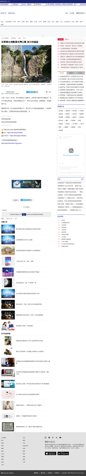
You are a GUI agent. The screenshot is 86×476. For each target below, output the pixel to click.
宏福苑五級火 (64, 246)
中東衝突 (63, 229)
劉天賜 (75, 110)
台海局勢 (63, 225)
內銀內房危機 (64, 234)
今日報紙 (3, 437)
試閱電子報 (3, 13)
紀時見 (63, 220)
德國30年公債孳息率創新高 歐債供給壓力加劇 (72, 43)
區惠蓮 (61, 130)
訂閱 (33, 214)
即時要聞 (13, 38)
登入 (24, 214)
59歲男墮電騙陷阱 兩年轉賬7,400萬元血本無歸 (72, 93)
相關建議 (36, 473)
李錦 (79, 120)
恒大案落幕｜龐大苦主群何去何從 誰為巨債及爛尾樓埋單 (72, 79)
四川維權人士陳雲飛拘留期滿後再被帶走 (71, 59)
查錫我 (73, 127)
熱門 (19, 21)
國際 (31, 21)
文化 (61, 21)
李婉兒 (68, 123)
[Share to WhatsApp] (35, 92)
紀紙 (72, 21)
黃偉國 (61, 117)
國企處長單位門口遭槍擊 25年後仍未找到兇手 (72, 54)
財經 (35, 21)
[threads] (53, 437)
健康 (57, 21)
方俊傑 (82, 110)
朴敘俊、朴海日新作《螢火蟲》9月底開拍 (71, 45)
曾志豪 (61, 110)
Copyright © (65, 473)
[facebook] (49, 437)
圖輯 (24, 459)
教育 (81, 21)
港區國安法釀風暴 (66, 239)
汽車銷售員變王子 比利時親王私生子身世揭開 (72, 76)
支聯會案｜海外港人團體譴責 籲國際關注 (72, 100)
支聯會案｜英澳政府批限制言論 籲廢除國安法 (72, 84)
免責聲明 (50, 473)
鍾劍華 (68, 110)
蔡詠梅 (82, 117)
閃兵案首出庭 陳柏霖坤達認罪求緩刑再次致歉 (72, 51)
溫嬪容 (66, 127)
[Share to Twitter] (30, 92)
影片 (2, 440)
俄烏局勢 (63, 232)
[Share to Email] (37, 92)
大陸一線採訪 (64, 241)
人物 (2, 464)
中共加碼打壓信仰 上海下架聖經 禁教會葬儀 (72, 82)
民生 (24, 38)
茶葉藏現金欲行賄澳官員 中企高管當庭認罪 (72, 98)
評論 (48, 21)
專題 (2, 459)
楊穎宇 (75, 117)
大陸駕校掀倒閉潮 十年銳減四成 (68, 48)
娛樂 (2, 24)
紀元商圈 (72, 13)
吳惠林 (61, 123)
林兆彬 (61, 120)
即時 (14, 21)
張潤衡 (73, 120)
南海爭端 (63, 227)
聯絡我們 (43, 473)
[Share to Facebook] (27, 92)
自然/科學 (67, 21)
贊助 (67, 13)
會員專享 (9, 21)
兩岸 (27, 21)
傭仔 (67, 120)
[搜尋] (85, 13)
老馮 (82, 123)
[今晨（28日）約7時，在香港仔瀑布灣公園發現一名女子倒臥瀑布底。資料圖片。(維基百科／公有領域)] (26, 64)
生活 (53, 21)
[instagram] (45, 437)
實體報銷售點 (11, 13)
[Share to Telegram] (32, 92)
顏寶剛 (68, 117)
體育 (77, 21)
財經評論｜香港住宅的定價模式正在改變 (71, 62)
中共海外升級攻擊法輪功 (67, 244)
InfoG (40, 21)
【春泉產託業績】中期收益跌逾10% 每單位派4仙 (72, 67)
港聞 (23, 21)
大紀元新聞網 (4, 38)
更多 (79, 127)
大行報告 (63, 236)
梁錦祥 (68, 114)
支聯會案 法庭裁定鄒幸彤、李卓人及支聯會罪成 (72, 90)
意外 (16, 218)
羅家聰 (82, 114)
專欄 (44, 21)
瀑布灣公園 (9, 218)
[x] (56, 437)
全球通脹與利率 (65, 222)
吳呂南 (75, 114)
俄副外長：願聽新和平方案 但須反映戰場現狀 (72, 56)
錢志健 (61, 114)
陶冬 (60, 127)
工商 (24, 462)
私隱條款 (57, 473)
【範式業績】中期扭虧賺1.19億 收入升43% (71, 64)
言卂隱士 (75, 123)
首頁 (2, 21)
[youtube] (60, 437)
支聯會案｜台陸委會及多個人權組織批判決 (72, 95)
